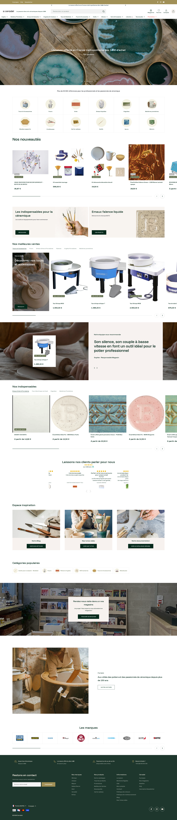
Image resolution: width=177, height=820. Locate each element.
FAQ (21, 2)
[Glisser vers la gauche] (94, 368)
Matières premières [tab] (86, 248)
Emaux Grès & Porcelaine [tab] (20, 391)
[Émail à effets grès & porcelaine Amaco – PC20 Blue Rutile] (107, 414)
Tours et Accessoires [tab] (19, 248)
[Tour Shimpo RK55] (69, 277)
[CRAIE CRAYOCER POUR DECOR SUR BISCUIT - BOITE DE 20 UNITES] (30, 162)
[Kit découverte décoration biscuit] (108, 162)
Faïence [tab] (58, 248)
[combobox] (78, 11)
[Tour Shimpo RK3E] (146, 277)
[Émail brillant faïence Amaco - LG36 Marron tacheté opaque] (147, 162)
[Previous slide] (82, 81)
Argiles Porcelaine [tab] (70, 248)
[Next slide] (95, 81)
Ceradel (19, 815)
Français (31, 806)
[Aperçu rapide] (46, 148)
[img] (88, 465)
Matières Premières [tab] (66, 391)
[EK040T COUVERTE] (31, 414)
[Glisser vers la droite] (97, 368)
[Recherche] (103, 11)
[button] (52, 5)
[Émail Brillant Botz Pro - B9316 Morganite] (146, 414)
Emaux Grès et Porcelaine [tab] (44, 248)
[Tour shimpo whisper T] (107, 277)
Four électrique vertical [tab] (40, 391)
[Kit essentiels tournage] (69, 162)
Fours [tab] (31, 248)
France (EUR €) (19, 806)
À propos (15, 2)
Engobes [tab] (54, 391)
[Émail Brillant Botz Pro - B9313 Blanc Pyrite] (69, 414)
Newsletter (28, 2)
